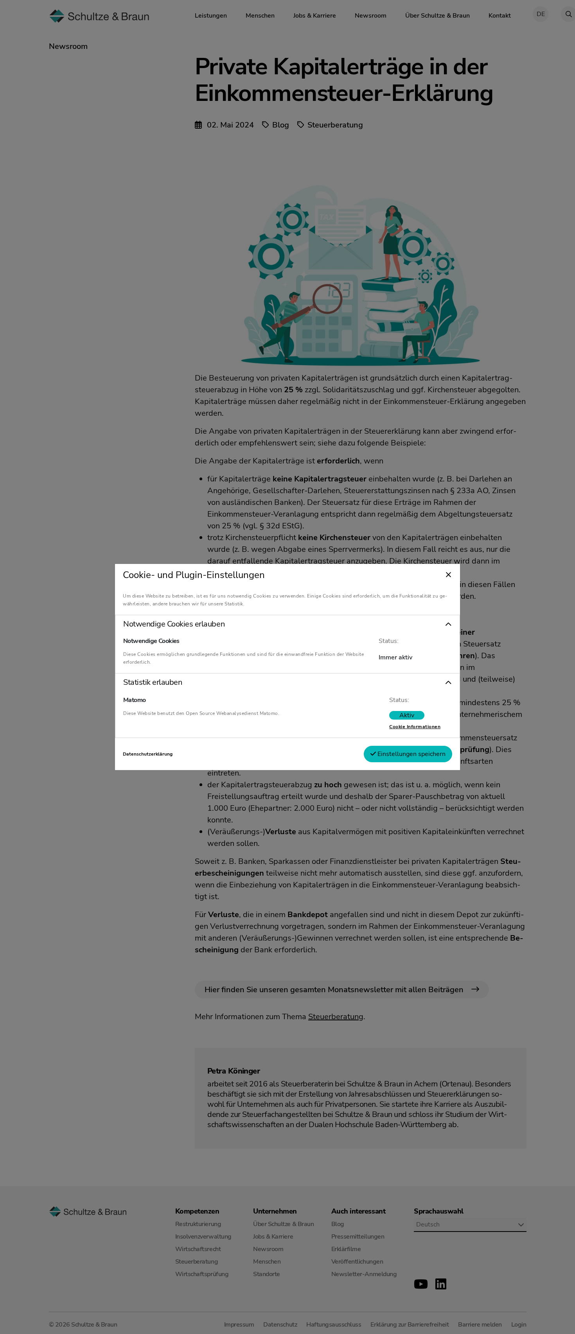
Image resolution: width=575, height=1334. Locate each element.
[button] (287, 624)
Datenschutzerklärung (147, 754)
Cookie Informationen (414, 727)
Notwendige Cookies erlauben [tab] (174, 624)
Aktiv (406, 715)
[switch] (406, 715)
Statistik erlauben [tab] (152, 682)
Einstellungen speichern (411, 754)
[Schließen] (448, 575)
